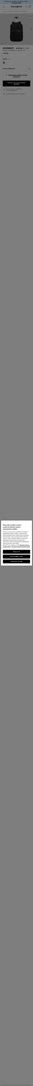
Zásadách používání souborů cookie (21, 546)
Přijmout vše (16, 551)
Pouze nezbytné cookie (16, 556)
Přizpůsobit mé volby (16, 561)
